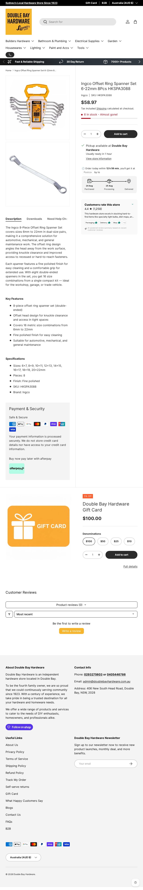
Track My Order (16, 779)
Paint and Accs (59, 48)
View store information (98, 158)
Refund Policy (15, 773)
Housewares (14, 48)
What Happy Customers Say (24, 800)
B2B (104, 2)
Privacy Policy (15, 752)
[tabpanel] (38, 309)
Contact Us (13, 814)
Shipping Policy (16, 766)
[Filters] (9, 614)
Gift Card (91, 2)
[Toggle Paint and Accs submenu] (72, 48)
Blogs (9, 807)
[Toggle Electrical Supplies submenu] (102, 41)
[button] (135, 22)
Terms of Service (17, 759)
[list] (38, 527)
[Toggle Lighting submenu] (44, 48)
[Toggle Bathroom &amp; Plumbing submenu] (69, 41)
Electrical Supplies (87, 41)
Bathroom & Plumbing (52, 41)
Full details (130, 566)
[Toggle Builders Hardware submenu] (33, 41)
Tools (80, 48)
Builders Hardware (18, 41)
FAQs (9, 821)
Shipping (101, 108)
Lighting (35, 48)
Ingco (84, 95)
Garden (112, 41)
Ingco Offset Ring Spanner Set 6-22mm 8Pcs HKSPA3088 (36, 70)
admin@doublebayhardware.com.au (106, 681)
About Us (12, 745)
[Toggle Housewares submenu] (24, 48)
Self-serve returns (17, 786)
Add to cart (120, 133)
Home (8, 70)
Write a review (71, 631)
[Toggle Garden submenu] (120, 41)
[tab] (13, 219)
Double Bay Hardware (24, 874)
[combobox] (77, 21)
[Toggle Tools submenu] (87, 48)
